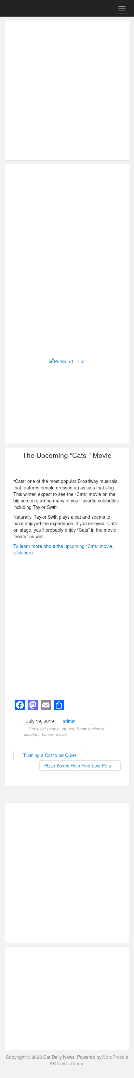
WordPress (112, 1057)
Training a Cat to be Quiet (49, 755)
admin (69, 721)
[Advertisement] (67, 90)
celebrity (31, 734)
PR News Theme (67, 1063)
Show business (90, 729)
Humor (68, 729)
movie (61, 734)
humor (47, 734)
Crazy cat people (44, 729)
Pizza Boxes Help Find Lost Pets (78, 765)
